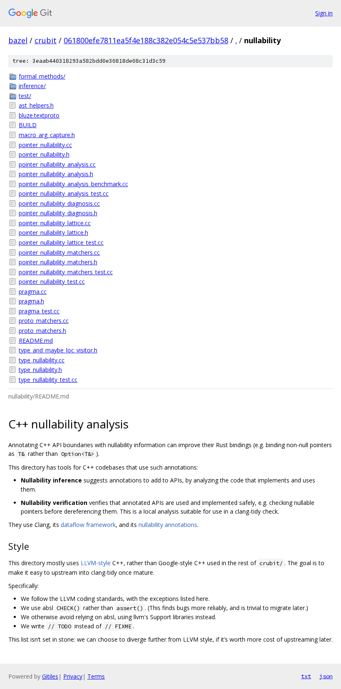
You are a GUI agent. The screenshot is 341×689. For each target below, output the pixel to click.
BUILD (28, 125)
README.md (36, 340)
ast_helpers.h (36, 105)
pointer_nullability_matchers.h (58, 262)
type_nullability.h (40, 370)
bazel (17, 40)
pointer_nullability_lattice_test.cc (61, 242)
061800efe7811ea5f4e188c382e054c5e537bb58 (146, 40)
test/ (25, 96)
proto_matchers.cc (44, 321)
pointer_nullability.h (44, 154)
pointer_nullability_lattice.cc (55, 223)
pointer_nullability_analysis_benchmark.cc (73, 184)
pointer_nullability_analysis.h (56, 174)
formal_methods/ (42, 76)
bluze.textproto (39, 115)
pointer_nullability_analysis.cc (57, 164)
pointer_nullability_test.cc (52, 281)
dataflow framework (88, 525)
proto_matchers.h (42, 331)
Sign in (324, 13)
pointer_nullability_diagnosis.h (58, 213)
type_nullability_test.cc (48, 380)
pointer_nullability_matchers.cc (59, 252)
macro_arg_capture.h (47, 135)
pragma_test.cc (39, 311)
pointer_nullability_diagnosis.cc (59, 203)
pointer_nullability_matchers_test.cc (66, 272)
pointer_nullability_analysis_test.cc (64, 193)
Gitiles (50, 676)
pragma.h (31, 301)
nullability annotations (167, 525)
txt (306, 676)
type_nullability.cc (41, 360)
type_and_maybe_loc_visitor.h (58, 350)
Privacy (72, 676)
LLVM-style (96, 563)
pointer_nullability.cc (45, 145)
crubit (46, 40)
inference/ (32, 86)
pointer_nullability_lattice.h (53, 232)
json (326, 676)
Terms (96, 676)
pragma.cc (33, 291)
